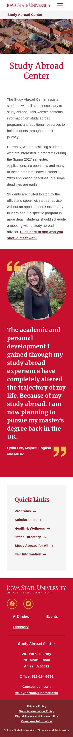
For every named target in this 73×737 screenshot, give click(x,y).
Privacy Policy (36, 706)
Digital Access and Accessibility (36, 716)
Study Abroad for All (31, 546)
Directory (21, 627)
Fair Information (28, 554)
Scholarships (26, 520)
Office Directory (28, 537)
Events (52, 617)
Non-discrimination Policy (36, 711)
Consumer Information (36, 721)
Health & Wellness (30, 528)
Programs (23, 511)
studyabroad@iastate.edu (36, 693)
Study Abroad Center (24, 15)
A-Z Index (21, 617)
